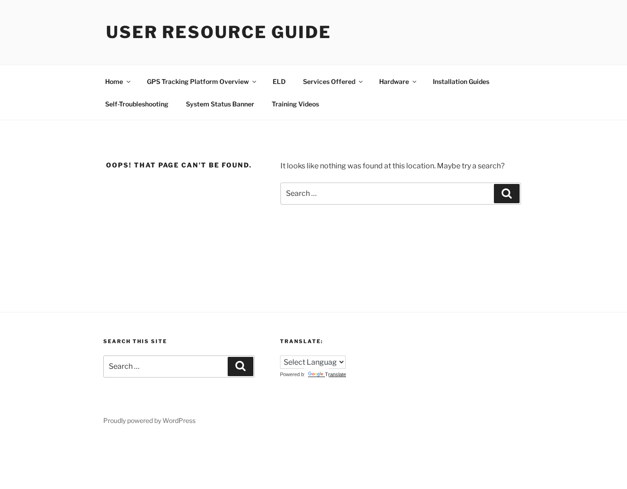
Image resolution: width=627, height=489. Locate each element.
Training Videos (295, 104)
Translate (335, 374)
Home (114, 81)
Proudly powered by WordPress (149, 420)
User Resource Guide (218, 32)
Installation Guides (461, 81)
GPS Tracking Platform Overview (198, 81)
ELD (279, 81)
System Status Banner (220, 104)
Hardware (394, 81)
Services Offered (329, 81)
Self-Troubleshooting (136, 104)
